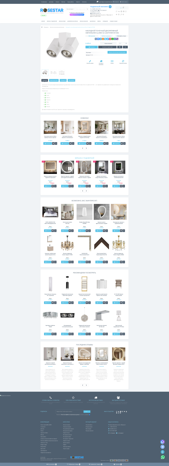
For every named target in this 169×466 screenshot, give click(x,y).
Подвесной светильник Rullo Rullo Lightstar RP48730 (67, 294)
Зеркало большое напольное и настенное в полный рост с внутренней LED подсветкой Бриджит (67, 363)
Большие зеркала (66, 424)
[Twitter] (116, 14)
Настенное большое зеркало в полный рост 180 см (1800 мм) (67, 137)
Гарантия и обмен (44, 432)
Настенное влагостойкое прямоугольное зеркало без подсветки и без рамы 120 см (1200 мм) (118, 137)
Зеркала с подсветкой (52, 21)
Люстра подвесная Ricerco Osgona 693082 (118, 254)
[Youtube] (123, 11)
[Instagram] (116, 11)
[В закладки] (53, 143)
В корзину (48, 143)
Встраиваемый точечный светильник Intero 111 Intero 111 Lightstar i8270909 (67, 326)
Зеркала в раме (62, 21)
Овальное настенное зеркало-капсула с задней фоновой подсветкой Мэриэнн (84, 177)
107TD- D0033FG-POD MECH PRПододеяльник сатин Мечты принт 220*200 (50, 222)
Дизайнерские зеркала (72, 21)
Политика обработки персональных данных (49, 440)
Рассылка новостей (89, 430)
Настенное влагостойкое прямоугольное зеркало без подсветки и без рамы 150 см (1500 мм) (50, 137)
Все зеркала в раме (67, 436)
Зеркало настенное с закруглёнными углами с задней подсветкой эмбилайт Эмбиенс (101, 177)
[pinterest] (123, 14)
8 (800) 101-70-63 (95, 12)
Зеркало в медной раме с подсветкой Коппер (84, 137)
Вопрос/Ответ (43, 446)
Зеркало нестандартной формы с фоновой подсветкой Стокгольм (84, 363)
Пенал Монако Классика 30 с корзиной (50, 294)
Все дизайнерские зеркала (68, 428)
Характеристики (54, 80)
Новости (78, 2)
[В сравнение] (56, 143)
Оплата (57, 2)
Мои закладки (88, 428)
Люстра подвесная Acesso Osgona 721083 (67, 254)
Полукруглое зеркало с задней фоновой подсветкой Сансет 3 (118, 222)
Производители (44, 450)
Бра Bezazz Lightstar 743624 (50, 326)
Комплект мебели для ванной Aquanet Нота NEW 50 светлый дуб (50, 254)
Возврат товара (44, 444)
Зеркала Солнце (66, 432)
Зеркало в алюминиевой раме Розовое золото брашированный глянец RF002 (102, 363)
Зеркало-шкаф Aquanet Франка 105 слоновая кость (101, 294)
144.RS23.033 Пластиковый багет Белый (84, 254)
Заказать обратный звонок (77, 12)
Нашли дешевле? (108, 43)
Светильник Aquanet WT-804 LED (102, 326)
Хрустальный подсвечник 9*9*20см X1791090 (118, 326)
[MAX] (162, 442)
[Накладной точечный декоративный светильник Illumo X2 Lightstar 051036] (45, 72)
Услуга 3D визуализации (77, 14)
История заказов (89, 426)
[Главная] (41, 27)
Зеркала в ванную (84, 21)
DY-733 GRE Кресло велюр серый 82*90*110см (118, 294)
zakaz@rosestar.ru (96, 13)
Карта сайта (43, 448)
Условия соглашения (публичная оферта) (49, 438)
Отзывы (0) (63, 80)
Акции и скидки (66, 448)
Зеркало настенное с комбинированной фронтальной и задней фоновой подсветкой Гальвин (118, 177)
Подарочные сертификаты (46, 452)
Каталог (43, 21)
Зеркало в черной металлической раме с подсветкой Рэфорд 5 (50, 363)
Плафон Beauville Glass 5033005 (84, 222)
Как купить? (71, 80)
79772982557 (94, 10)
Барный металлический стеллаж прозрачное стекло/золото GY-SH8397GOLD (84, 294)
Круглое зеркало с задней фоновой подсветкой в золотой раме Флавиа (118, 363)
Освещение (105, 21)
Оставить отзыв (122, 36)
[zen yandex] (118, 14)
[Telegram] (121, 11)
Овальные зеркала (67, 446)
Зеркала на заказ (66, 440)
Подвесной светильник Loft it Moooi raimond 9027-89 (84, 326)
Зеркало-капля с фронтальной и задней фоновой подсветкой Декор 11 (101, 222)
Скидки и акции (113, 21)
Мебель (99, 21)
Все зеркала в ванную (67, 434)
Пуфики (64, 444)
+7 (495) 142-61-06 (95, 9)
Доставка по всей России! (106, 2)
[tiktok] (121, 14)
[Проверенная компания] (5, 395)
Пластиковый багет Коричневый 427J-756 (101, 254)
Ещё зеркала (92, 21)
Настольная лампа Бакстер (67, 222)
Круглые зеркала (66, 442)
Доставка (51, 2)
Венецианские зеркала (67, 430)
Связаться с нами (44, 442)
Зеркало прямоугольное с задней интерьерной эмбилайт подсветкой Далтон (50, 177)
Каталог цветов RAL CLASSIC (46, 424)
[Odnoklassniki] (125, 11)
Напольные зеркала (67, 426)
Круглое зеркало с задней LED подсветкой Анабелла (67, 177)
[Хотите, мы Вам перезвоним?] (162, 451)
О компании (44, 2)
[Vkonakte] (119, 11)
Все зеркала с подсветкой (68, 438)
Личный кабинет (89, 424)
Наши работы (70, 2)
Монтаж (63, 2)
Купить (48, 186)
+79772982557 (103, 10)
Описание (44, 80)
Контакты (84, 2)
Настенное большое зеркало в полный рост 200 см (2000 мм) (101, 137)
